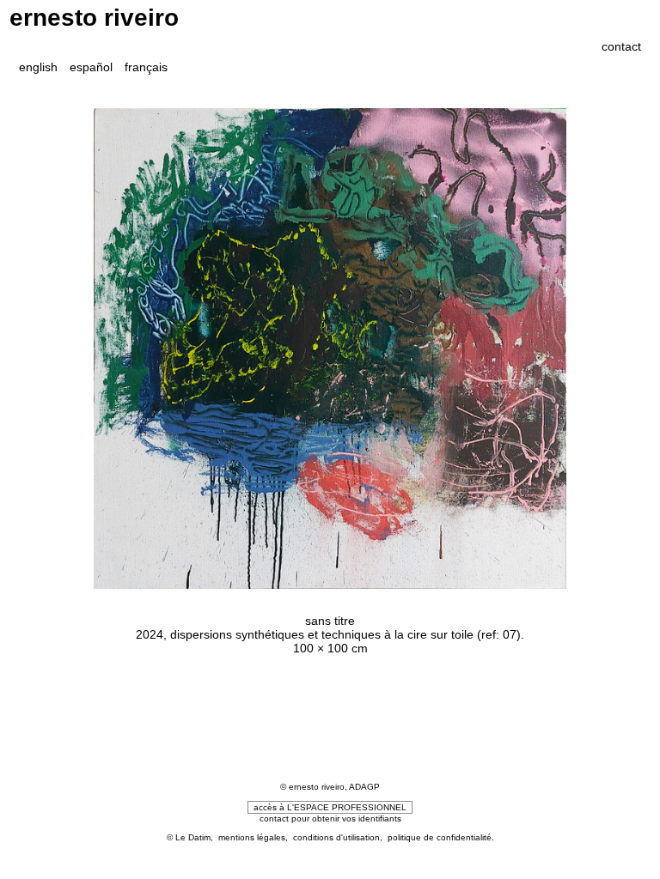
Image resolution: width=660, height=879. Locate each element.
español (91, 67)
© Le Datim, (192, 837)
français (146, 67)
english (38, 67)
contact (621, 46)
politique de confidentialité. (441, 837)
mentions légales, (255, 837)
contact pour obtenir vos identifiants (330, 818)
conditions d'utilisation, (340, 837)
